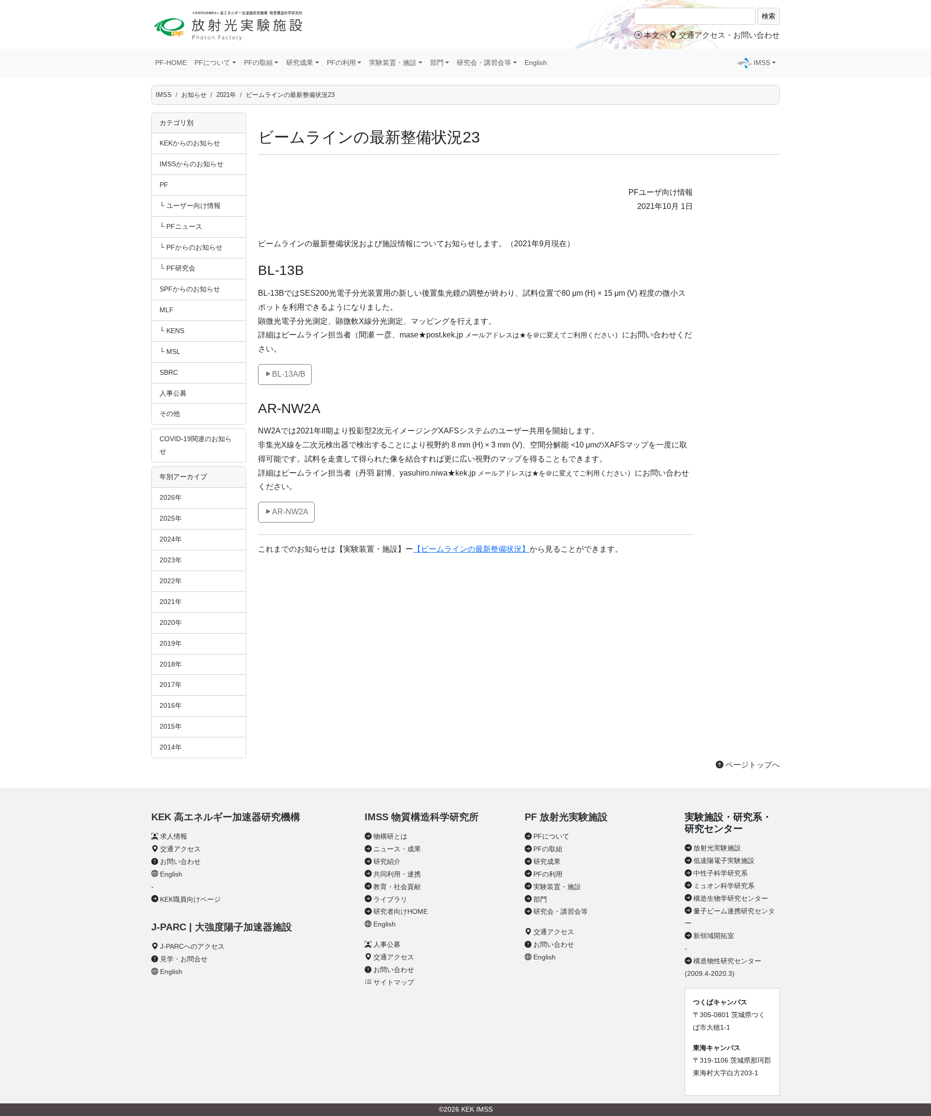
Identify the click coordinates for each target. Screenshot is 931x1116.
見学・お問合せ (184, 959)
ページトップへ (751, 765)
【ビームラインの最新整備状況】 (471, 549)
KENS (175, 331)
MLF (167, 310)
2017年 (171, 684)
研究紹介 (387, 861)
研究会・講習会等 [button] (484, 62)
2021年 (226, 94)
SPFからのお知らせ (190, 289)
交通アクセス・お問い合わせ (728, 35)
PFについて (551, 836)
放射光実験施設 (717, 848)
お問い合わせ (180, 861)
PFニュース (184, 226)
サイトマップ (393, 982)
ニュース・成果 (397, 849)
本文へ (655, 35)
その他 (170, 413)
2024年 (171, 539)
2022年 (171, 581)
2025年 (171, 518)
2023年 (171, 560)
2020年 (171, 622)
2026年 (171, 497)
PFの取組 (547, 849)
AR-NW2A (290, 512)
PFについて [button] (212, 62)
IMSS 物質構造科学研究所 (422, 817)
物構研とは (390, 836)
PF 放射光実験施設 (566, 817)
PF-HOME (171, 62)
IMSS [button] (762, 62)
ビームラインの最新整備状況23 (290, 94)
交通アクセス (180, 849)
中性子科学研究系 (720, 873)
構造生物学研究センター (730, 898)
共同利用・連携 (397, 874)
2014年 (171, 747)
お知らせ (194, 94)
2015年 (171, 726)
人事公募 (173, 393)
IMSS (164, 94)
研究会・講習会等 (560, 911)
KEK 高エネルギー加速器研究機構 (225, 817)
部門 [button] (437, 62)
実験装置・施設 (557, 887)
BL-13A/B (288, 374)
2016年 (171, 705)
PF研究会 (180, 268)
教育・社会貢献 (397, 887)
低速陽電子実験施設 (723, 860)
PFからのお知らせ (194, 247)
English (536, 62)
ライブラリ (390, 899)
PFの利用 (547, 874)
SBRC (169, 372)
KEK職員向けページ (190, 899)
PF (164, 185)
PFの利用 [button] (341, 62)
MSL (173, 351)
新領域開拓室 (713, 936)
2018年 (171, 664)
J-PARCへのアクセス (192, 946)
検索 (768, 16)
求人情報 (173, 836)
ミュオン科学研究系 (723, 886)
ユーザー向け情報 (193, 205)
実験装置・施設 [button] (393, 62)
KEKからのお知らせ (190, 143)
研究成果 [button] (299, 62)
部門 (540, 899)
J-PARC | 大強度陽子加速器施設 (221, 927)
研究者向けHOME (400, 911)
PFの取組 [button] (258, 62)
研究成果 (547, 861)
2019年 (171, 643)
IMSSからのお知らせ (192, 164)
